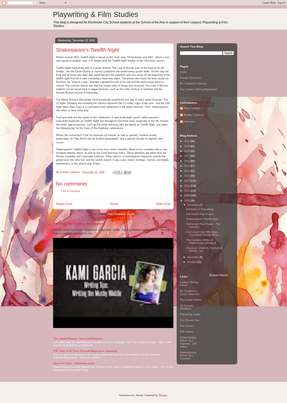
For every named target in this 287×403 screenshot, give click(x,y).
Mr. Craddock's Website (193, 83)
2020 (187, 141)
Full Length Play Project (199, 214)
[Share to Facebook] (126, 172)
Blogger (163, 395)
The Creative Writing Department (198, 89)
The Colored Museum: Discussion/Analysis (77, 338)
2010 (187, 190)
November (193, 257)
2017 (187, 156)
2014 (187, 171)
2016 (187, 161)
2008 (187, 200)
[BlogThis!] (118, 172)
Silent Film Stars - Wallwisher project (74, 363)
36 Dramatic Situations (187, 307)
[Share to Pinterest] (129, 172)
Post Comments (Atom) (121, 214)
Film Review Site (189, 320)
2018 (187, 151)
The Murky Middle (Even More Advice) (79, 223)
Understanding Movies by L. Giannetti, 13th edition (188, 342)
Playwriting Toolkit (190, 314)
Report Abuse (218, 275)
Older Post (163, 204)
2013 (187, 175)
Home (114, 204)
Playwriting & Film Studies (95, 14)
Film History (187, 331)
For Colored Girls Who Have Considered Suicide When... (203, 234)
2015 (187, 165)
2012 (187, 180)
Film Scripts (187, 325)
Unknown (189, 121)
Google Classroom (190, 77)
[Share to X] (122, 172)
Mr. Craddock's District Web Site (189, 293)
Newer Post (64, 204)
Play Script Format (190, 299)
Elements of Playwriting (199, 209)
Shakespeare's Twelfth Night (202, 218)
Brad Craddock (192, 108)
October (192, 262)
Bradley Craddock (194, 114)
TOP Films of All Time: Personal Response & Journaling (85, 351)
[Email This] (115, 172)
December (193, 204)
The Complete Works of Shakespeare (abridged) (201, 242)
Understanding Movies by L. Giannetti (188, 355)
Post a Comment (70, 191)
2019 (187, 146)
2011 (187, 185)
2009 (187, 195)
